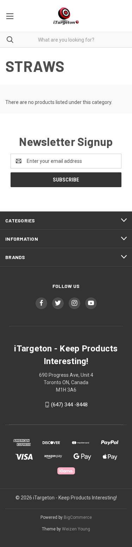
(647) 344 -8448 (69, 404)
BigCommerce (78, 517)
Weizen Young (76, 529)
